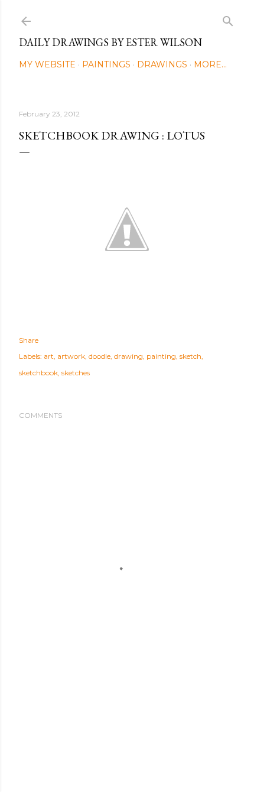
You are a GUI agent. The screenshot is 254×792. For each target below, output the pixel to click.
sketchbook (38, 372)
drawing (128, 356)
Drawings (162, 64)
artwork (71, 356)
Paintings (106, 64)
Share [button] (28, 340)
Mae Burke (158, 758)
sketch (190, 356)
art (49, 356)
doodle (99, 356)
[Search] (228, 18)
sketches (75, 372)
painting (161, 356)
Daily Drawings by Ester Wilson (110, 42)
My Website (47, 64)
